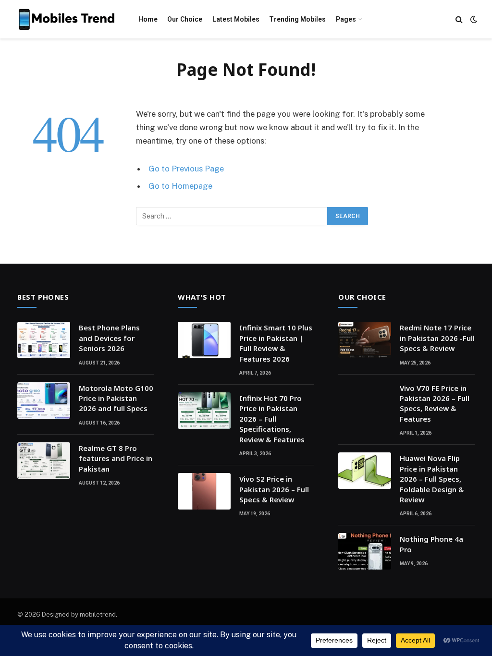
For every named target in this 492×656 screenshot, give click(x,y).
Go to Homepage (180, 186)
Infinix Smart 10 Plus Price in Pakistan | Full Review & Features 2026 (275, 343)
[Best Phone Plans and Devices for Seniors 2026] (43, 340)
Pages (346, 19)
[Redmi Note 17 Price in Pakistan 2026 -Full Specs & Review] (364, 340)
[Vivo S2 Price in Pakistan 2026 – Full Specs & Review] (204, 491)
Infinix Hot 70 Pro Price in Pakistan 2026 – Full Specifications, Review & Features (272, 418)
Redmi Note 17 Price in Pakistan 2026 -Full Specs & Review (437, 338)
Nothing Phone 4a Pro (431, 544)
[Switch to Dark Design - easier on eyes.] (473, 19)
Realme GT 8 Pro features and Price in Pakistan (115, 458)
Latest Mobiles (235, 19)
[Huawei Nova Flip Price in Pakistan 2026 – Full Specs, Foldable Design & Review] (364, 470)
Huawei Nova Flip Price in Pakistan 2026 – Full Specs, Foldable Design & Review (432, 478)
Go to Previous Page (186, 168)
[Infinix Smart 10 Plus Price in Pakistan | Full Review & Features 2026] (204, 340)
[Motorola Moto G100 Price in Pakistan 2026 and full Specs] (43, 400)
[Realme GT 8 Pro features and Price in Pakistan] (43, 460)
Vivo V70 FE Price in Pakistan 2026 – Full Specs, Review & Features (434, 403)
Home (148, 19)
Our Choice (184, 19)
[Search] (459, 19)
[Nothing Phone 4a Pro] (364, 551)
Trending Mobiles (297, 19)
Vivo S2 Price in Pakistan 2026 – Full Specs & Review (274, 489)
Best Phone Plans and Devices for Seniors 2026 (109, 338)
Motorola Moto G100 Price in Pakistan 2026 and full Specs (116, 398)
